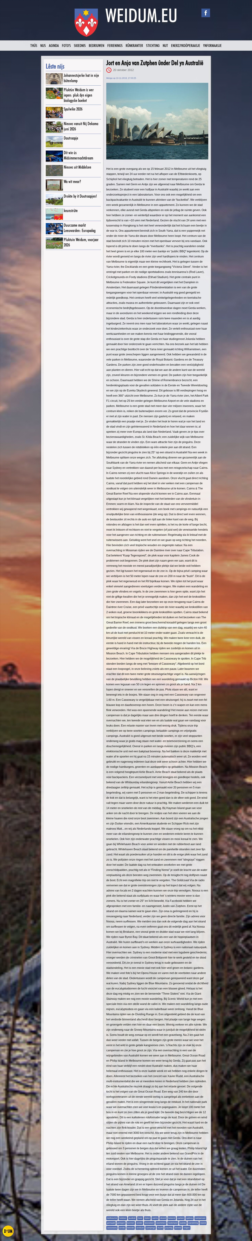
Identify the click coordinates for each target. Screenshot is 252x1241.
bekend (171, 1218)
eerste (122, 1228)
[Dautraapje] (54, 141)
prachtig (169, 1228)
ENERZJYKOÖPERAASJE (185, 45)
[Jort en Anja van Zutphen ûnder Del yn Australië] (157, 121)
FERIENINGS (115, 45)
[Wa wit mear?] (54, 185)
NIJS (43, 45)
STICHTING (153, 45)
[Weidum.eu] (126, 24)
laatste (183, 1223)
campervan (200, 1218)
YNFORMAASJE (212, 45)
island (203, 1223)
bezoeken (149, 1223)
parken (180, 1218)
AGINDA (54, 45)
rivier (140, 1218)
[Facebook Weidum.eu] (205, 13)
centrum (140, 1228)
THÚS (33, 45)
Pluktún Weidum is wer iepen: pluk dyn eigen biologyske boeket (79, 95)
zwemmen (161, 1223)
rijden (147, 1218)
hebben (123, 1218)
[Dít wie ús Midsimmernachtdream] (54, 156)
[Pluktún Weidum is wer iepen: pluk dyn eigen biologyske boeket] (54, 93)
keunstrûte (71, 210)
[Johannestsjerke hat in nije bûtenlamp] (54, 78)
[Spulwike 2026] (54, 112)
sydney (189, 1218)
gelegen (121, 1223)
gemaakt (111, 1223)
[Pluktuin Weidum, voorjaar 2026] (54, 243)
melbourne (112, 1218)
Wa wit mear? (72, 181)
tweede (130, 1228)
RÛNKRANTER (134, 45)
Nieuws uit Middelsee (77, 167)
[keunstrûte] (54, 214)
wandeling (193, 1223)
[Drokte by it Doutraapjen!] (54, 199)
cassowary (112, 1228)
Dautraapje (71, 138)
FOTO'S (66, 45)
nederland (173, 1223)
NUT (165, 45)
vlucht (160, 1228)
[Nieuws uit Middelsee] (54, 170)
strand (163, 1218)
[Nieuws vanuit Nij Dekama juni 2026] (54, 127)
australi (132, 1218)
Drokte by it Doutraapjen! (80, 196)
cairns (155, 1218)
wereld (178, 1228)
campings (150, 1228)
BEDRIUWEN (96, 45)
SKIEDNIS (80, 45)
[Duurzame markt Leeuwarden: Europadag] (54, 228)
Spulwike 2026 (73, 109)
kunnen (130, 1223)
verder (139, 1223)
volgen (186, 1228)
